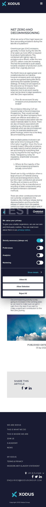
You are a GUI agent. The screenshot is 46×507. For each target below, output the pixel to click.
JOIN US (10, 439)
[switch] (40, 248)
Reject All (23, 293)
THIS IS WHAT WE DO (16, 429)
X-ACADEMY (12, 443)
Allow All (23, 279)
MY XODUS (12, 457)
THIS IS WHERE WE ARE (17, 434)
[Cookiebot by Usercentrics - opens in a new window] (33, 212)
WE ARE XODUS (14, 425)
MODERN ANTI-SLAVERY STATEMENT (23, 466)
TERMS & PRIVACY (15, 461)
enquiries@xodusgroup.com (24, 480)
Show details (33, 272)
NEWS (10, 448)
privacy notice (24, 230)
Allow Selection (23, 286)
